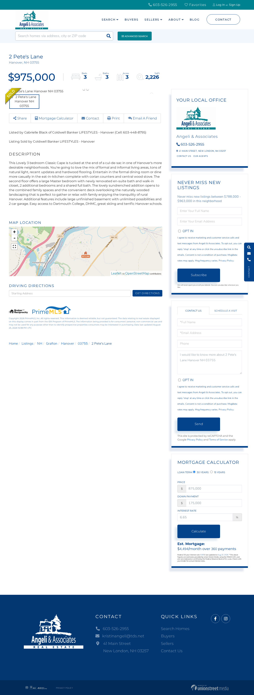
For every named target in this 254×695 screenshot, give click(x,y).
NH (39, 343)
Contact (223, 19)
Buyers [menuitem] (132, 19)
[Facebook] (215, 618)
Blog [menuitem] (195, 19)
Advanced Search (136, 36)
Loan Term (184, 472)
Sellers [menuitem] (151, 19)
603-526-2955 (164, 5)
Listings (27, 343)
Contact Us (184, 156)
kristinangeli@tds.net (123, 636)
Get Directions (147, 293)
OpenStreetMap (137, 273)
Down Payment (188, 496)
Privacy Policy (226, 260)
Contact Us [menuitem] (172, 650)
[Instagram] (225, 618)
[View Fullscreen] (14, 247)
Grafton (51, 343)
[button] (108, 36)
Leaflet (116, 273)
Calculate (198, 531)
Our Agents (200, 156)
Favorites (197, 5)
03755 (83, 343)
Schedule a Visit (225, 310)
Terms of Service (218, 439)
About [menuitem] (174, 19)
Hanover (67, 343)
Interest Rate (186, 510)
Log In (220, 5)
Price (181, 482)
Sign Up (234, 5)
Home (13, 343)
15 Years (219, 472)
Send (199, 424)
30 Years (202, 472)
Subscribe (199, 275)
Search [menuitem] (108, 19)
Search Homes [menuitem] (175, 628)
